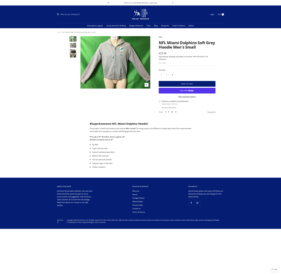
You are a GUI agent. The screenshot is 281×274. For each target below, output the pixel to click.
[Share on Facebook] (165, 112)
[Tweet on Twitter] (172, 112)
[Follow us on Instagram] (197, 203)
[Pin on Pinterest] (168, 112)
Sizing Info (165, 25)
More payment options (187, 96)
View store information (168, 107)
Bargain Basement (136, 25)
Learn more (153, 3)
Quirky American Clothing (116, 25)
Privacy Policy (137, 205)
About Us (135, 191)
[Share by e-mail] (175, 112)
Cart (220, 14)
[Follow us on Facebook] (191, 203)
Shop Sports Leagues (95, 25)
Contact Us (136, 208)
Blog (156, 25)
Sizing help (211, 112)
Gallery (191, 25)
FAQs (149, 25)
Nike (160, 37)
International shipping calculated (171, 56)
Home (59, 32)
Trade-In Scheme (178, 25)
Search (134, 194)
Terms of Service (138, 212)
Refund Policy (137, 201)
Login (212, 14)
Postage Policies (138, 198)
